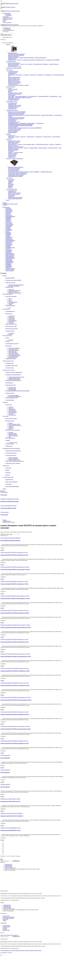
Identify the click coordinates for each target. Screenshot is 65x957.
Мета (10, 263)
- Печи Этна (10, 322)
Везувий (10, 91)
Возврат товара (6, 930)
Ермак (10, 260)
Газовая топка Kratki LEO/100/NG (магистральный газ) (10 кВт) (15, 569)
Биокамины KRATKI (12, 53)
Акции (4, 920)
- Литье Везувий (38, 136)
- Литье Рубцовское (55, 136)
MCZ (10, 233)
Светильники (11, 196)
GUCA (11, 222)
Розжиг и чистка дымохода (14, 194)
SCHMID (13, 247)
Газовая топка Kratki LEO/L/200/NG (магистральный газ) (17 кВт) (16, 656)
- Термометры (57, 144)
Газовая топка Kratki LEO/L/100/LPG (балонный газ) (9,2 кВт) (15, 612)
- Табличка (51, 144)
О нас (2, 950)
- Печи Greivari (18, 74)
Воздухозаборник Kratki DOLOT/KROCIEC (10, 540)
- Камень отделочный (24, 171)
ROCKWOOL (9, 243)
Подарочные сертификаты (8, 917)
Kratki (10, 229)
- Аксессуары (19, 59)
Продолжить (3, 7)
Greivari (9, 89)
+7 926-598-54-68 (6, 29)
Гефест (11, 259)
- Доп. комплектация (36, 64)
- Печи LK (26, 85)
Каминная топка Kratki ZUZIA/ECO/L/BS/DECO (12, 815)
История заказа (6, 926)
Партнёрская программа (8, 918)
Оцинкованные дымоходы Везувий (15, 118)
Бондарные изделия (12, 144)
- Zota (25, 64)
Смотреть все (56, 64)
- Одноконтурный (39, 123)
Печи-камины (11, 96)
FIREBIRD (8, 218)
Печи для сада (9, 177)
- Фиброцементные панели (46, 171)
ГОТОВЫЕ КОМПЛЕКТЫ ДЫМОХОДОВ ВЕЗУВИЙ (20, 125)
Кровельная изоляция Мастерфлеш (15, 167)
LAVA (10, 230)
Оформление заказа (14, 3)
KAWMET (8, 228)
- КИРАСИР (14, 89)
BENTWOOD (9, 211)
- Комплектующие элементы (46, 115)
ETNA (10, 215)
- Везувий (29, 64)
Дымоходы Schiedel (12, 127)
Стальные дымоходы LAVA (14, 130)
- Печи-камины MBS (12, 352)
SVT (10, 248)
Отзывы (5, 205)
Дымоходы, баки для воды (12, 110)
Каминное (8, 134)
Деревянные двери (12, 104)
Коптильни (10, 185)
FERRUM (13, 216)
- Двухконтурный (22, 123)
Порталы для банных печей (14, 82)
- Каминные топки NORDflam (52, 59)
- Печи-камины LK (53, 96)
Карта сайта (5, 919)
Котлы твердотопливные (13, 64)
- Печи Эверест (56, 74)
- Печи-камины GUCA (32, 96)
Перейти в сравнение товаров (13, 10)
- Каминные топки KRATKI (28, 59)
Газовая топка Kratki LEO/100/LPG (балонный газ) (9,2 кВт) (14, 554)
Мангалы (10, 187)
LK (8, 231)
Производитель (6, 915)
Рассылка (5, 929)
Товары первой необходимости (15, 198)
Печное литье (11, 136)
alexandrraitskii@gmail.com (8, 30)
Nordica (11, 239)
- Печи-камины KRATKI (43, 96)
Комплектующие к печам (13, 80)
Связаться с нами (37, 950)
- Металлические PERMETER (34, 127)
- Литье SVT (23, 136)
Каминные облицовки (13, 57)
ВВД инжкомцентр (10, 255)
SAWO (11, 244)
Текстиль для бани (12, 154)
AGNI (10, 209)
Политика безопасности (19, 950)
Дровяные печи (11, 74)
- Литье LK (17, 136)
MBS (10, 232)
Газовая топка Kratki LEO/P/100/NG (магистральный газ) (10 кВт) (16, 728)
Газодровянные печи (12, 72)
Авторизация (8, 15)
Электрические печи (12, 85)
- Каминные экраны (42, 147)
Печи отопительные (10, 86)
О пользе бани (4, 494)
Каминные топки (12, 59)
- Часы (59, 147)
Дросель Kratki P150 (5, 786)
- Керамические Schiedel (22, 127)
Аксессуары (9, 139)
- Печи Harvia (25, 74)
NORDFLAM (8, 238)
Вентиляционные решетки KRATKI (16, 55)
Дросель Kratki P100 (5, 757)
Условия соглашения (29, 950)
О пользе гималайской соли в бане (8, 508)
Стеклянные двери (12, 108)
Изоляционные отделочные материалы (14, 158)
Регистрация (8, 14)
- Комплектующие (31, 123)
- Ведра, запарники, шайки (28, 144)
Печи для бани (9, 69)
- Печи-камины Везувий (13, 356)
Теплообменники (12, 120)
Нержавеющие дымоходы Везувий (15, 115)
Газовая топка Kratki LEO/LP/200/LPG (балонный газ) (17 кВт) (15, 685)
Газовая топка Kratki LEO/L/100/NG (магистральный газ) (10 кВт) (16, 627)
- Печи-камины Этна (12, 357)
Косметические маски (13, 150)
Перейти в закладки (11, 7)
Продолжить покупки (5, 3)
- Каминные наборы (33, 147)
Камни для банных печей (13, 78)
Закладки (5, 927)
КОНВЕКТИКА (9, 262)
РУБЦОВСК (8, 267)
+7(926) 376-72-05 (8, 866)
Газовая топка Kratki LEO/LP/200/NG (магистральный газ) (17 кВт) (16, 700)
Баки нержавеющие (12, 132)
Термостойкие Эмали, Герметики (15, 176)
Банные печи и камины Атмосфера (14, 67)
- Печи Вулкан (39, 74)
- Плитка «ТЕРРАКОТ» (34, 171)
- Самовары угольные (18, 152)
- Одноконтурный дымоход (14, 379)
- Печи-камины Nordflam (19, 97)
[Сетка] (2, 533)
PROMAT (13, 240)
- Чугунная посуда (12, 415)
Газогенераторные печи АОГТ (14, 94)
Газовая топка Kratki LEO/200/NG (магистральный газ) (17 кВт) (15, 598)
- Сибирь (50, 64)
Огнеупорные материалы (13, 169)
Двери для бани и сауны (11, 101)
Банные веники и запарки (13, 142)
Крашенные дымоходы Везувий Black (16, 112)
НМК (10, 264)
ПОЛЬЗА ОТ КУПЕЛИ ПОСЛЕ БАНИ (9, 501)
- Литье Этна (11, 413)
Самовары (10, 152)
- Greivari (21, 64)
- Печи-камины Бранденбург (14, 355)
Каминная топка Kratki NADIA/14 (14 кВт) (10, 801)
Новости (5, 202)
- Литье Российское (46, 136)
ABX (10, 208)
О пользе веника (4, 514)
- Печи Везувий (32, 74)
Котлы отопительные (11, 61)
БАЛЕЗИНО (8, 252)
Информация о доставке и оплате (10, 203)
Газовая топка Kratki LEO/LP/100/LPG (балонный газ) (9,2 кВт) (15, 670)
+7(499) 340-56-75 (8, 864)
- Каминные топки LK (40, 59)
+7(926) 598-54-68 (8, 865)
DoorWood (8, 214)
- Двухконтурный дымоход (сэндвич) (31, 115)
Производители (6, 207)
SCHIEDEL (8, 246)
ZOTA (10, 249)
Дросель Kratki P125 (5, 772)
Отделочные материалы (13, 171)
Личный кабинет (6, 925)
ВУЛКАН (13, 258)
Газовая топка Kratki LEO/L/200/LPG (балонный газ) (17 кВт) (15, 641)
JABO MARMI (9, 225)
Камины (8, 44)
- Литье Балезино (30, 136)
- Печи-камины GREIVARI (20, 96)
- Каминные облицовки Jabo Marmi (26, 57)
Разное (7, 200)
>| (3, 853)
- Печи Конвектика (47, 74)
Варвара (12, 253)
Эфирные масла (11, 157)
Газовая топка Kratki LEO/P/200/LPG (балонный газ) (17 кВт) (15, 743)
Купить (2, 550)
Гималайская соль (12, 191)
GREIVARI (8, 221)
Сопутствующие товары (11, 189)
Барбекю (10, 182)
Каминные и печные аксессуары (15, 147)
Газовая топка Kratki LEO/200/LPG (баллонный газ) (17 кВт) (14, 583)
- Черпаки (10, 428)
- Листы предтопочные (52, 147)
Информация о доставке (8, 950)
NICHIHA (8, 236)
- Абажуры (19, 144)
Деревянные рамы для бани (14, 106)
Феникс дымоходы (10, 270)
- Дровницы (25, 147)
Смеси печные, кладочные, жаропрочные (17, 174)
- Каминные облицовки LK (40, 57)
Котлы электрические (13, 66)
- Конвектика (45, 64)
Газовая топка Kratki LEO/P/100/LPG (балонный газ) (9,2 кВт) (15, 714)
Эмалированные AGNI (13, 123)
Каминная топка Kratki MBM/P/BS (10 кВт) (11, 830)
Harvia (10, 223)
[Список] (1, 533)
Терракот (12, 268)
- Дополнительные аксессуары (41, 144)
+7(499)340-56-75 (6, 27)
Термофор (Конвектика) (13, 99)
